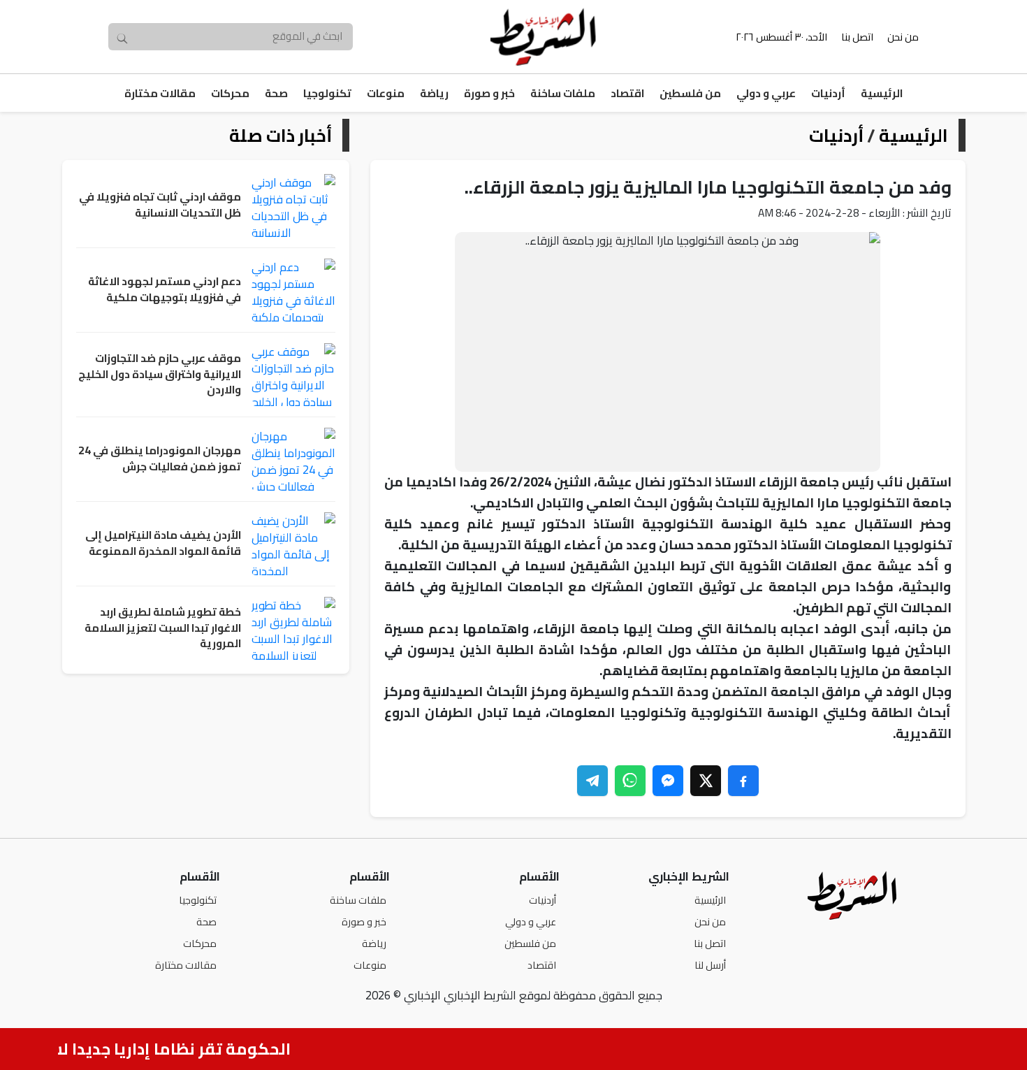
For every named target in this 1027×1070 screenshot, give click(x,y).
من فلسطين (690, 93)
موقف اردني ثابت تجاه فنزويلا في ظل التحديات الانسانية (160, 205)
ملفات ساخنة (562, 93)
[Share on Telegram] (592, 780)
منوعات (386, 93)
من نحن (903, 36)
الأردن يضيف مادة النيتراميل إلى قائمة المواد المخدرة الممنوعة (163, 543)
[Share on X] (705, 780)
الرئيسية (882, 93)
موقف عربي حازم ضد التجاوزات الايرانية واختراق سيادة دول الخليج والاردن (159, 374)
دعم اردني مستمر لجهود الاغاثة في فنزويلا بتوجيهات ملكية (164, 289)
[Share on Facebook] (743, 780)
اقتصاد (627, 93)
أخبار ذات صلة (280, 135)
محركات (230, 93)
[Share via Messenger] (668, 780)
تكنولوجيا (327, 93)
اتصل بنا (857, 36)
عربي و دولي (766, 93)
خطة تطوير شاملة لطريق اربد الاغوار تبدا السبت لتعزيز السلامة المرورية (163, 628)
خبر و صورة (489, 93)
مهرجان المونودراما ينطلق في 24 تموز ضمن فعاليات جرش (159, 459)
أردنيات (828, 93)
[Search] (122, 37)
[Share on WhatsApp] (630, 780)
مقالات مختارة (160, 93)
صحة (276, 93)
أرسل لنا (710, 964)
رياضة (434, 93)
